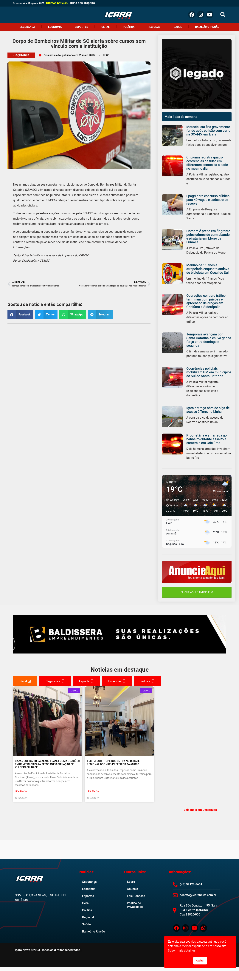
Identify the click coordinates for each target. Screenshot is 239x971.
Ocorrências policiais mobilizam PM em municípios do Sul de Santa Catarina (208, 372)
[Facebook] (191, 14)
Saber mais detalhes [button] (181, 950)
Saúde (178, 26)
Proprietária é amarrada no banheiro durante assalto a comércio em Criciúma (206, 439)
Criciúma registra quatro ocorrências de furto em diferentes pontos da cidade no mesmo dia (207, 162)
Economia (55, 26)
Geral (105, 26)
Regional (154, 26)
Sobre (131, 882)
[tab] (25, 681)
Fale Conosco (136, 896)
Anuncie (132, 889)
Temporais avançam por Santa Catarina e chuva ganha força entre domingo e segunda (208, 339)
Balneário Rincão (207, 26)
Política (128, 26)
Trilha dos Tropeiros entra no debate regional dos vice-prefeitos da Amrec (113, 762)
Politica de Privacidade (135, 905)
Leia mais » (21, 791)
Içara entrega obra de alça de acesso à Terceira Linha (208, 410)
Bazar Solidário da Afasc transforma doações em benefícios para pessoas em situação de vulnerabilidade (47, 764)
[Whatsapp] (203, 928)
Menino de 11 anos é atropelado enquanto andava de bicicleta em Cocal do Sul (207, 269)
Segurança (27, 26)
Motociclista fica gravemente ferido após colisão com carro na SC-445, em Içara (208, 130)
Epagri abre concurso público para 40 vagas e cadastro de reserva (207, 199)
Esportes (81, 26)
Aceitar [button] (200, 960)
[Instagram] (200, 14)
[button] (223, 15)
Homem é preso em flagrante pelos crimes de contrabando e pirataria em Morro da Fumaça (208, 236)
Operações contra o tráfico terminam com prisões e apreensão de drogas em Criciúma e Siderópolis (206, 301)
